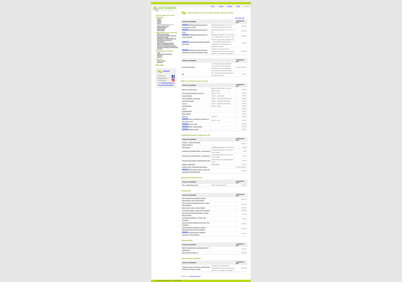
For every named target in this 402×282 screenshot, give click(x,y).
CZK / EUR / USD (240, 18)
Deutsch (229, 6)
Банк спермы (161, 29)
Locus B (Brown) (187, 96)
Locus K (184, 103)
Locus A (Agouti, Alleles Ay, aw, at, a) (193, 93)
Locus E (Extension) (188, 101)
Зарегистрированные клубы (165, 43)
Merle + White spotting (195, 127)
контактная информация (165, 85)
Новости (159, 57)
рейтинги (159, 55)
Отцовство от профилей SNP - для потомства (196, 151)
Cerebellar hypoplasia (188, 67)
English (221, 6)
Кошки (159, 20)
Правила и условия (162, 37)
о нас (158, 52)
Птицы (159, 23)
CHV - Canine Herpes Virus (190, 185)
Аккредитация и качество (164, 54)
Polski (238, 6)
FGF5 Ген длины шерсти (189, 89)
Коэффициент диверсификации (166, 38)
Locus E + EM (193, 124)
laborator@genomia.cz (168, 83)
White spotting (186, 114)
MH (183, 74)
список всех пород (195, 276)
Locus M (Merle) (187, 106)
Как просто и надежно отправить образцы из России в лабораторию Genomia (167, 47)
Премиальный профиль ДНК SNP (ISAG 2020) (196, 161)
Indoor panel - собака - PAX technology (193, 208)
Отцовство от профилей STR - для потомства (196, 156)
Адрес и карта (161, 61)
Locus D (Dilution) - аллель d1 (191, 98)
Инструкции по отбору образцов (166, 35)
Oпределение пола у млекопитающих (163, 26)
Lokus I (184, 109)
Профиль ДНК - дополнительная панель (194, 167)
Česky (213, 6)
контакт (166, 71)
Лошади (159, 21)
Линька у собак (193, 129)
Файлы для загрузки (163, 34)
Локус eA (185, 116)
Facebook (160, 62)
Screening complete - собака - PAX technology (196, 210)
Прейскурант (161, 30)
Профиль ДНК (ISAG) (188, 164)
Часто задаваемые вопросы (165, 44)
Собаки (159, 18)
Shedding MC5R (187, 111)
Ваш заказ (160, 65)
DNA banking (186, 147)
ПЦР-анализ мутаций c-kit (190, 252)
